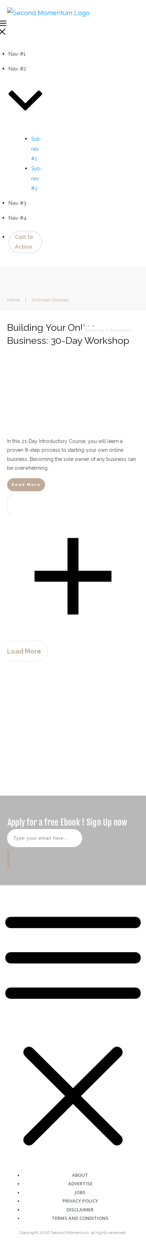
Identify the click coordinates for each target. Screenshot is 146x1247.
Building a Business (107, 330)
